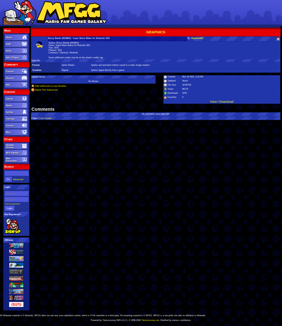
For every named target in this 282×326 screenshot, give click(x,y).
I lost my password (12, 204)
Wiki (8, 85)
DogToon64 (197, 38)
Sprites (9, 112)
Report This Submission (46, 90)
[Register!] (13, 233)
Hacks (9, 105)
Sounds (10, 125)
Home (9, 37)
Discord (10, 78)
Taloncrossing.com (150, 320)
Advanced (18, 179)
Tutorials (10, 119)
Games (9, 98)
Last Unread (45, 118)
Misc (8, 132)
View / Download (222, 101)
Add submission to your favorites (50, 86)
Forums (10, 71)
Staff (8, 44)
